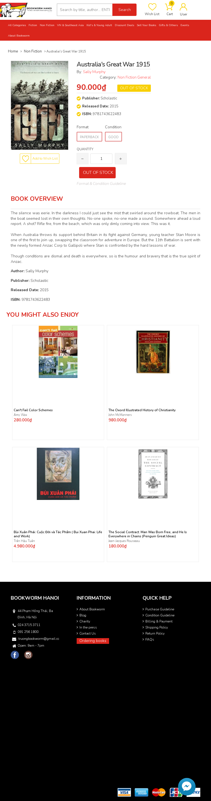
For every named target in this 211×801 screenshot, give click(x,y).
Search (124, 9)
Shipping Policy (156, 627)
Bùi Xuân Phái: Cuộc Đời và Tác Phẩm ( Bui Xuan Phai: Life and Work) (58, 534)
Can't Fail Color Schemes (33, 410)
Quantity (85, 149)
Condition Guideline (159, 615)
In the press (88, 627)
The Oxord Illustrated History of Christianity (142, 410)
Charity (84, 621)
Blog (82, 615)
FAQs (149, 639)
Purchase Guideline (159, 609)
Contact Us (87, 633)
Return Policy (155, 633)
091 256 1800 (28, 632)
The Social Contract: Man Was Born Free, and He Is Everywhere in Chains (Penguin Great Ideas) (148, 534)
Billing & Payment (159, 621)
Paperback (89, 137)
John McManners (120, 415)
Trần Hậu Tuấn (24, 541)
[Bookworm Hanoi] (26, 9)
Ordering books (92, 640)
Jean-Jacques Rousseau (124, 541)
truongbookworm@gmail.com (38, 638)
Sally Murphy (94, 71)
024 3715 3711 (29, 625)
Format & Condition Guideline (101, 183)
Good (113, 137)
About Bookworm (92, 609)
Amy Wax (20, 415)
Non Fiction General (134, 77)
